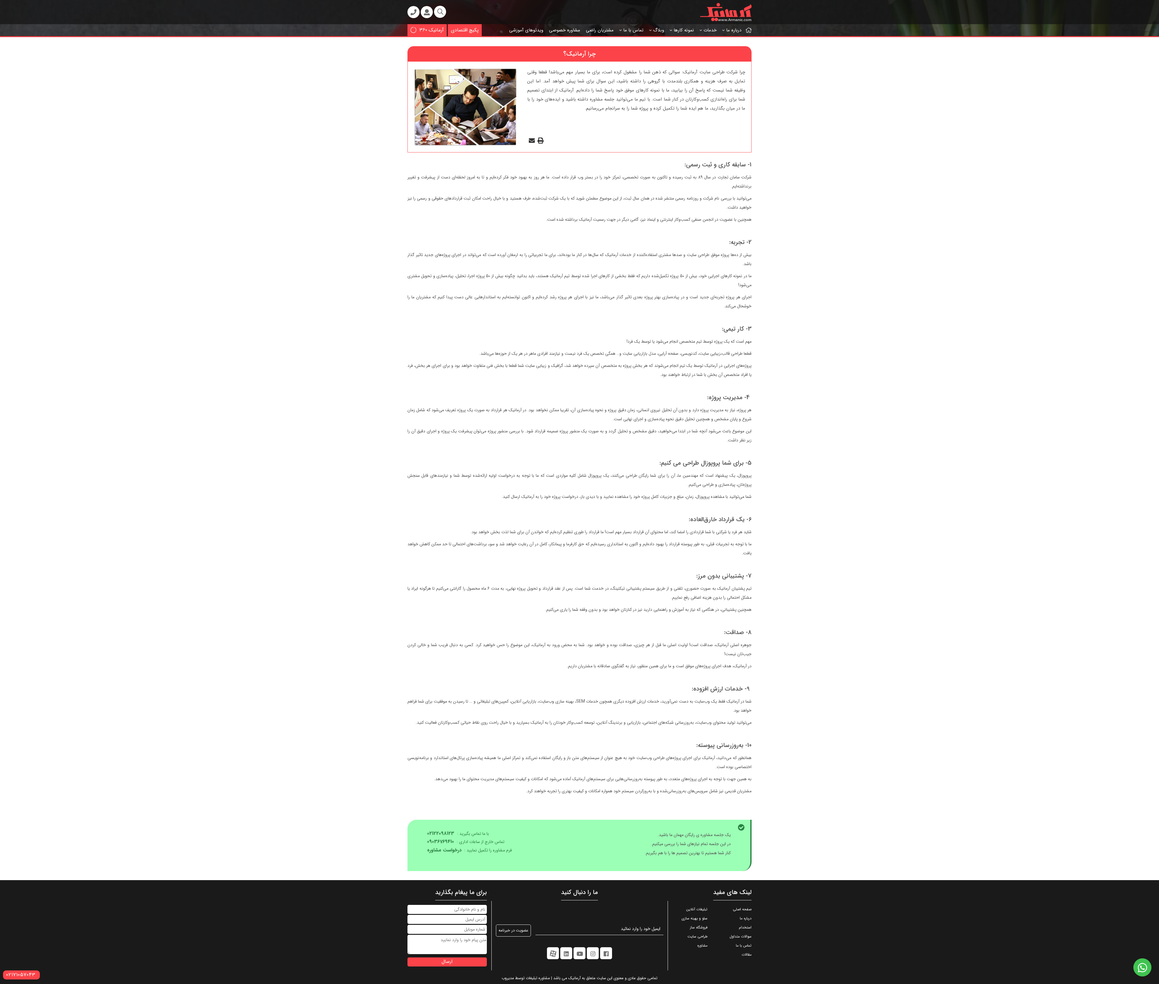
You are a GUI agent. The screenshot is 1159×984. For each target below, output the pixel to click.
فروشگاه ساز (698, 927)
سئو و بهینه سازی (694, 918)
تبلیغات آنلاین (696, 909)
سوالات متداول (741, 936)
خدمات (710, 30)
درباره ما (733, 30)
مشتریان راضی (600, 30)
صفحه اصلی (742, 909)
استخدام (745, 927)
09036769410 (440, 841)
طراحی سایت (697, 936)
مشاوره (702, 945)
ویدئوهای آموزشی (526, 30)
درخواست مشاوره (444, 850)
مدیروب (508, 978)
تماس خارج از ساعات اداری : (465, 841)
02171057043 (20, 975)
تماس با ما (633, 30)
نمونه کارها (684, 30)
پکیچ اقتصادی (465, 30)
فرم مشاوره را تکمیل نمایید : (469, 850)
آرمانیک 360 (432, 30)
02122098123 (440, 833)
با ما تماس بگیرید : (458, 833)
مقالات (747, 954)
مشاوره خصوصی (564, 30)
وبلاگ (658, 30)
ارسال (447, 961)
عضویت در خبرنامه (513, 930)
